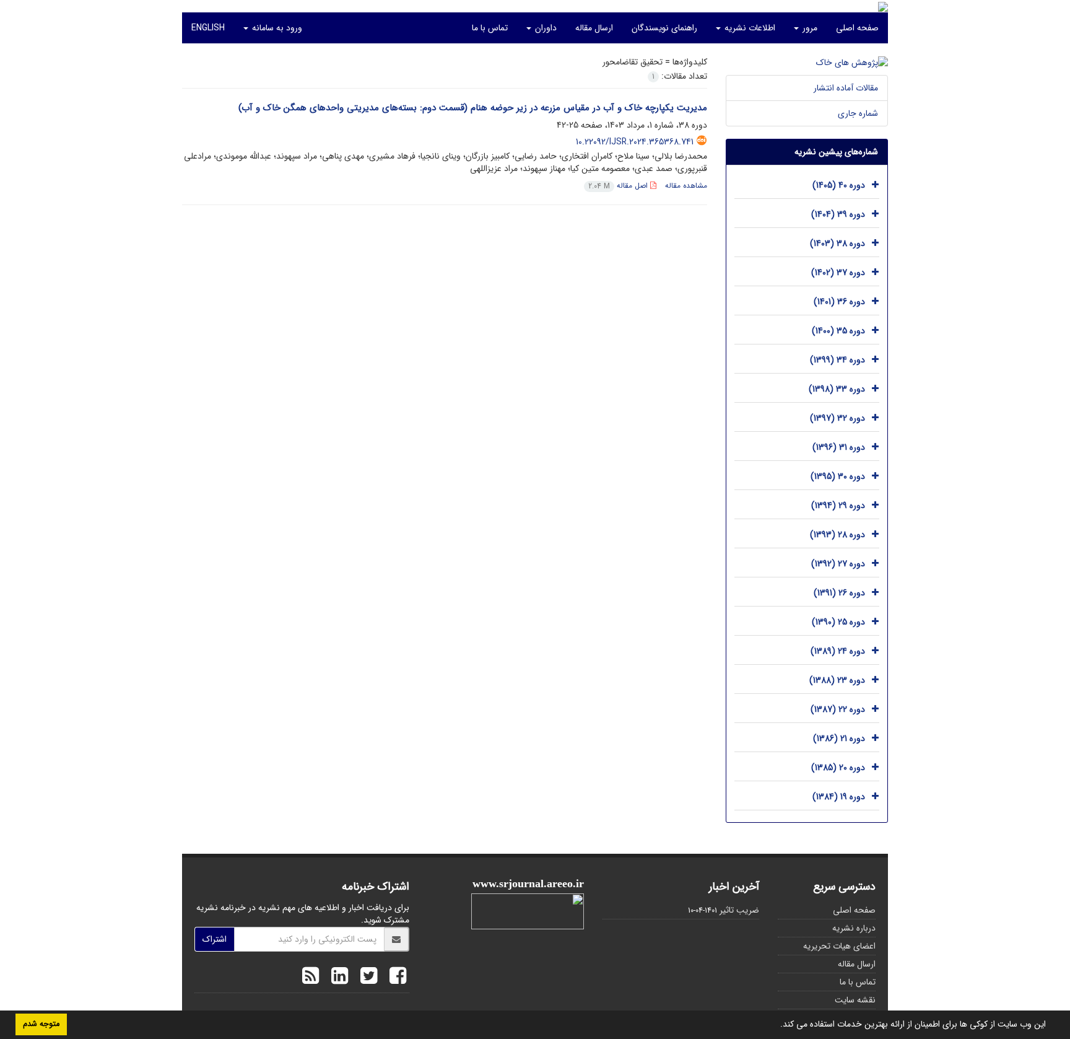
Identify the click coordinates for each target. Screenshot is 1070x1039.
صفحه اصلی (857, 28)
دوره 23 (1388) (837, 680)
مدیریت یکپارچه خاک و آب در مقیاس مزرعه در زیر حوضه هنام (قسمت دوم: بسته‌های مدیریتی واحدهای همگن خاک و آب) (472, 107)
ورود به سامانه (276, 28)
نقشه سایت (855, 1000)
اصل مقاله (619, 185)
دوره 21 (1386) (839, 738)
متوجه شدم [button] (41, 1024)
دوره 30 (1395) (838, 476)
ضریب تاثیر (739, 910)
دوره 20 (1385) (838, 767)
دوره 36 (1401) (839, 302)
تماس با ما (490, 28)
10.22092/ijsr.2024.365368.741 (635, 142)
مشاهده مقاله (686, 185)
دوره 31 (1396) (838, 447)
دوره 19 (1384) (838, 797)
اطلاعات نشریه (748, 28)
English (208, 28)
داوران (545, 28)
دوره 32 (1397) (837, 418)
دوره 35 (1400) (838, 331)
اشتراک (214, 939)
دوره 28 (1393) (837, 534)
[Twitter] (365, 977)
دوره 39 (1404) (838, 214)
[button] (776, 1025)
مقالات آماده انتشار (846, 88)
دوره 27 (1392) (838, 564)
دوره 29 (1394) (838, 505)
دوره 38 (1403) (837, 243)
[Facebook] (394, 977)
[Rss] (310, 977)
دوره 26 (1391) (839, 593)
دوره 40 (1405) (838, 185)
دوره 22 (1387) (838, 709)
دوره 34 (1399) (837, 360)
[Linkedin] (336, 977)
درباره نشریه (854, 928)
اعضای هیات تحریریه (839, 946)
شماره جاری (858, 113)
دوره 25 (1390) (838, 622)
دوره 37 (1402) (838, 272)
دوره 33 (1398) (837, 389)
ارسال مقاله (594, 28)
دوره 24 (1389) (838, 651)
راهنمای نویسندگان (664, 28)
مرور (808, 28)
